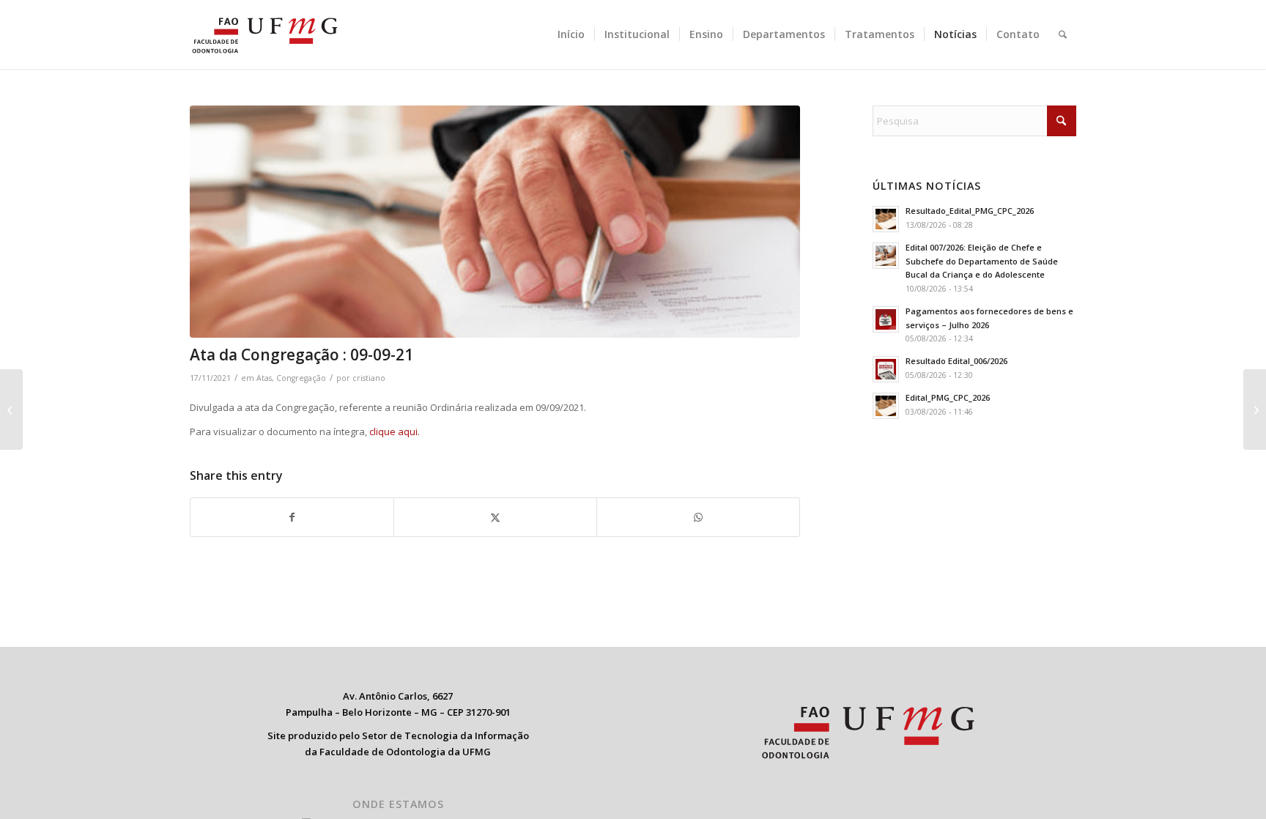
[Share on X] (495, 517)
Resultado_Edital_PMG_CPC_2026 (970, 210)
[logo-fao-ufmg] (265, 34)
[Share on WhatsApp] (698, 517)
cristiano (368, 378)
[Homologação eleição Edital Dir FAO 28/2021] (1254, 409)
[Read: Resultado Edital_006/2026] (886, 369)
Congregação (301, 378)
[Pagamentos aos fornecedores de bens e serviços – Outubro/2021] (11, 409)
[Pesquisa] (1062, 34)
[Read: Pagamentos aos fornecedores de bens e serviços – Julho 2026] (886, 319)
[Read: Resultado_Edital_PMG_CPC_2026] (886, 219)
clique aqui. (394, 431)
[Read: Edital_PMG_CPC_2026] (886, 406)
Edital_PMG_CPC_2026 (948, 397)
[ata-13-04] (495, 221)
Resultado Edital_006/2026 (956, 360)
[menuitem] (571, 34)
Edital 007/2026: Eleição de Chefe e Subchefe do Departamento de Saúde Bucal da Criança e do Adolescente (982, 261)
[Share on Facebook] (291, 517)
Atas (264, 378)
